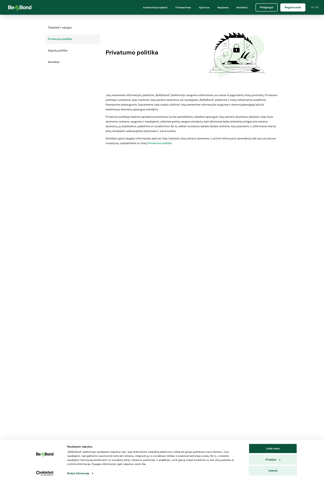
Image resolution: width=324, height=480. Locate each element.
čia (143, 464)
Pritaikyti (271, 459)
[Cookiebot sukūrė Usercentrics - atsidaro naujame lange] (45, 473)
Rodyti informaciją (78, 473)
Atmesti (273, 470)
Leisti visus (273, 448)
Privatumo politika (160, 143)
